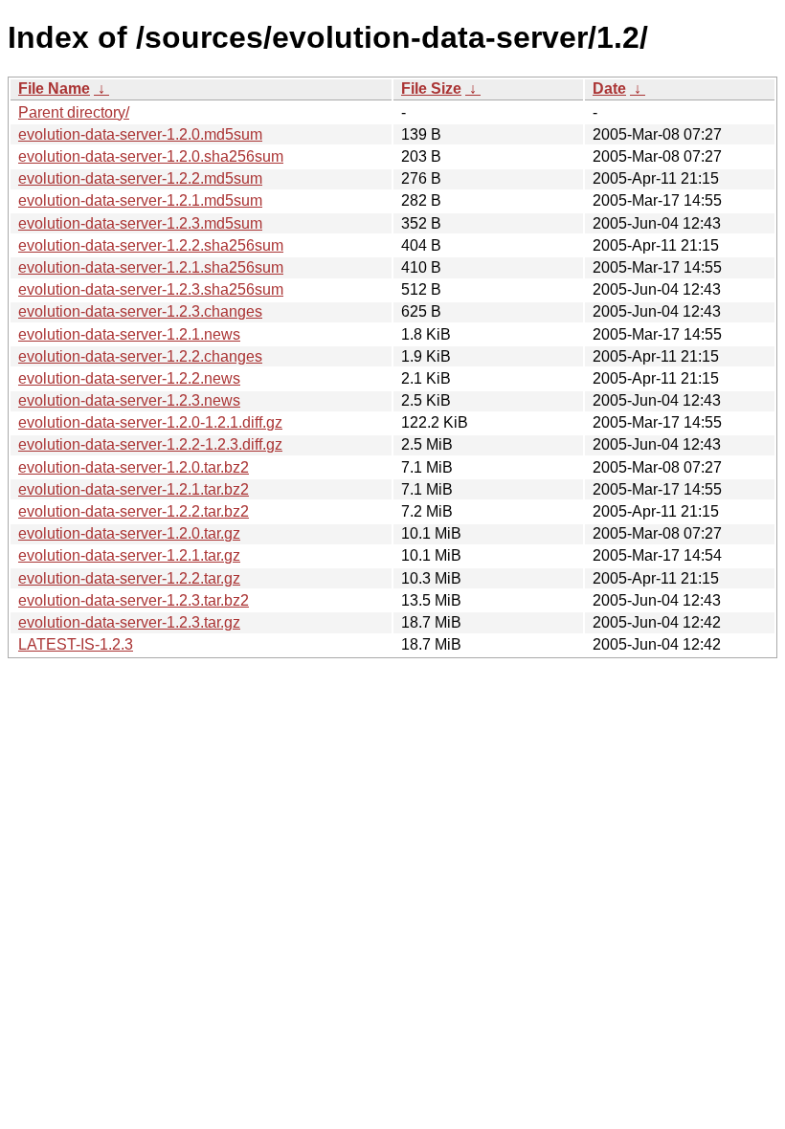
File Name (54, 88)
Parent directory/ (73, 112)
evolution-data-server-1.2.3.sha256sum (150, 289)
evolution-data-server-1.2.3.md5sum (140, 223)
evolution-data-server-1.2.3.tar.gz (129, 622)
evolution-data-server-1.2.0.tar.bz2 (133, 467)
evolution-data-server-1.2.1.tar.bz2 (133, 489)
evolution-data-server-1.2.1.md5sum (140, 200)
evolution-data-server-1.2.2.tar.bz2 (133, 511)
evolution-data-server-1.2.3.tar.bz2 (133, 600)
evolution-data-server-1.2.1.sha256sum (150, 267)
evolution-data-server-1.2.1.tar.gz (129, 555)
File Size (431, 88)
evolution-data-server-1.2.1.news (129, 334)
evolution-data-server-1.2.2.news (129, 378)
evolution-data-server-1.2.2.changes (140, 356)
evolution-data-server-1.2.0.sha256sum (150, 156)
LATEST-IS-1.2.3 (75, 644)
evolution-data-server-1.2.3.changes (140, 311)
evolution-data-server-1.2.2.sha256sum (150, 245)
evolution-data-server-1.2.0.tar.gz (129, 533)
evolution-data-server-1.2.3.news (129, 400)
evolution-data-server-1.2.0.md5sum (140, 134)
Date (609, 88)
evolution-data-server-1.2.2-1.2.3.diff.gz (150, 444)
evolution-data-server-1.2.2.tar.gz (129, 578)
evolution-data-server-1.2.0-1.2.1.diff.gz (150, 422)
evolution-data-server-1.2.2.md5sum (140, 178)
